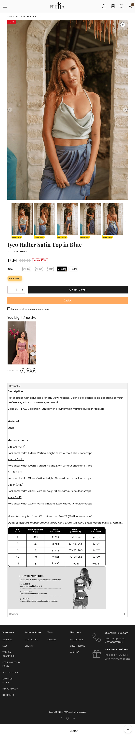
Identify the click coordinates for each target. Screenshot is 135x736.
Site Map (29, 645)
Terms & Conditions (8, 654)
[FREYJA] (57, 6)
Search (74, 731)
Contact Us (31, 639)
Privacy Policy (10, 688)
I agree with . (30, 309)
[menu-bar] (7, 6)
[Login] (104, 6)
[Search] (121, 6)
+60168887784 (113, 642)
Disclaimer (8, 695)
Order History (77, 645)
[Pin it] (33, 370)
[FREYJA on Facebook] (61, 719)
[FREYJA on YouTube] (74, 719)
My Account (76, 639)
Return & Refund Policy (11, 664)
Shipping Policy (10, 672)
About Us (7, 639)
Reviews (13, 613)
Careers (51, 639)
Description (15, 385)
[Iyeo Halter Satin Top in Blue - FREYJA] (67, 110)
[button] (9, 109)
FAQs (5, 645)
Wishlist (74, 652)
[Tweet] (28, 370)
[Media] (122, 24)
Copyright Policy (8, 680)
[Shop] (113, 6)
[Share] (22, 370)
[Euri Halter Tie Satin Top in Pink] (21, 342)
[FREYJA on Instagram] (67, 719)
